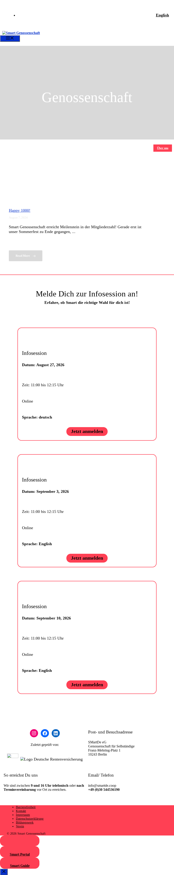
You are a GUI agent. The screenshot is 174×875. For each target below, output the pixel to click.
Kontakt (21, 811)
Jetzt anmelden (87, 431)
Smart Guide (20, 866)
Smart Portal (20, 854)
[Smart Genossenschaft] (21, 33)
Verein (20, 826)
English (162, 15)
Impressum (23, 815)
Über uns (162, 148)
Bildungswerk (25, 822)
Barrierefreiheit (26, 807)
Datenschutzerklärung (30, 818)
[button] (5, 44)
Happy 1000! (19, 210)
